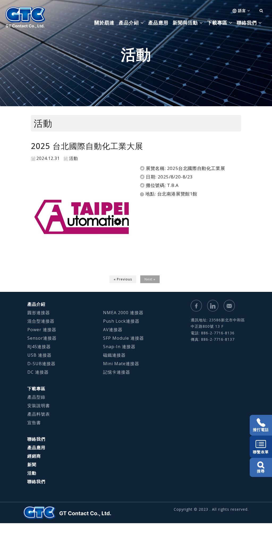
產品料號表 (38, 414)
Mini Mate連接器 (121, 363)
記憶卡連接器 (116, 372)
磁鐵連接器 (114, 355)
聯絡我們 (36, 439)
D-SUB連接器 (41, 363)
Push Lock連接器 (121, 321)
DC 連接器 (38, 372)
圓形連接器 (38, 312)
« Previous (123, 279)
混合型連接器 (40, 321)
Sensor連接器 (42, 338)
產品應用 (158, 22)
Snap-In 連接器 (119, 346)
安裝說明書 (38, 405)
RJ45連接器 (39, 346)
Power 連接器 (41, 329)
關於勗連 (104, 22)
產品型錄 (36, 397)
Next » (149, 279)
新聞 (31, 464)
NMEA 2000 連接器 (123, 312)
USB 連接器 (39, 355)
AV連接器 (112, 329)
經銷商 (34, 456)
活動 (31, 473)
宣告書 (34, 422)
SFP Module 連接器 (123, 338)
